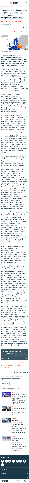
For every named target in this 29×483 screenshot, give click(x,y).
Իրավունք (14, 418)
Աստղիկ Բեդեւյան (5, 21)
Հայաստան (14, 436)
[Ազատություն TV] (12, 481)
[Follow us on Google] (2, 464)
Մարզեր (14, 406)
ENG (18, 481)
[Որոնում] (24, 481)
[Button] (25, 27)
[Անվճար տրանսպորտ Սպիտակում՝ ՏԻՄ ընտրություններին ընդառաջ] (6, 408)
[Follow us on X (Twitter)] (6, 461)
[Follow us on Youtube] (9, 461)
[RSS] (20, 461)
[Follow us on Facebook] (2, 461)
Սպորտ (13, 392)
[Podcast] (24, 461)
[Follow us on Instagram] (17, 461)
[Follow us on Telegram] (13, 461)
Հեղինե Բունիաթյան (16, 21)
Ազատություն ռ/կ (8, 353)
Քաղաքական (5, 7)
